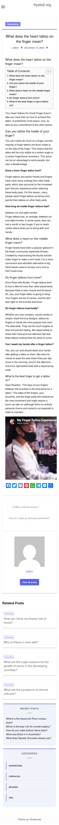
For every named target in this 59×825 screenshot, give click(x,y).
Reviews (13, 787)
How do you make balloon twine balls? (27, 730)
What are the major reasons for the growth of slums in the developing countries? (26, 666)
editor (16, 47)
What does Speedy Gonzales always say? (28, 738)
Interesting (13, 24)
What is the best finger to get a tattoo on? (28, 103)
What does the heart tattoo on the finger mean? (26, 77)
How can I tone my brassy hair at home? (25, 620)
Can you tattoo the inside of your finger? (26, 84)
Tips (11, 797)
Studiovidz (35, 819)
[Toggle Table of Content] (47, 71)
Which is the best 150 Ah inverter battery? (28, 726)
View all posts (29, 582)
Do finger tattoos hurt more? (24, 98)
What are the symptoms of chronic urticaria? (26, 691)
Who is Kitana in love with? (21, 642)
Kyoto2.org (42, 4)
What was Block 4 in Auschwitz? (23, 734)
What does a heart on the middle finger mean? (29, 92)
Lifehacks (14, 776)
